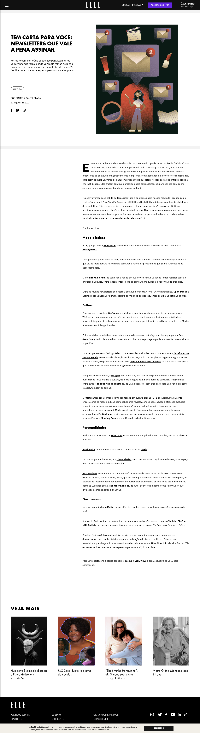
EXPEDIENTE (58, 719)
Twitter (160, 714)
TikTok (186, 714)
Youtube (173, 714)
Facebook (167, 714)
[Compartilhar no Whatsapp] (24, 110)
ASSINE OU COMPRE (160, 5)
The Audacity (124, 459)
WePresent (114, 312)
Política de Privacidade (100, 729)
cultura (17, 89)
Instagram (153, 714)
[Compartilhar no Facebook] (11, 110)
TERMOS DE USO (100, 719)
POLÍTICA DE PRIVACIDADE (105, 715)
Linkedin (180, 714)
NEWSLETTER (17, 719)
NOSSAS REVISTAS (131, 5)
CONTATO (56, 715)
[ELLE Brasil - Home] (92, 6)
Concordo (159, 728)
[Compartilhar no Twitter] (17, 110)
